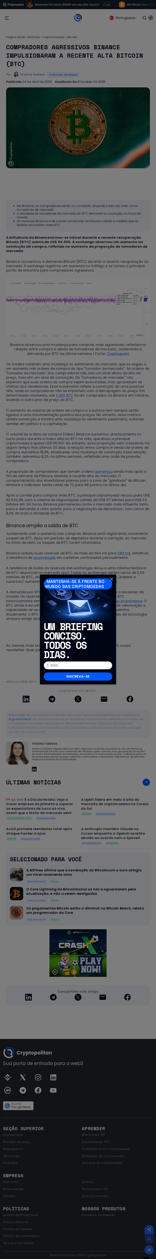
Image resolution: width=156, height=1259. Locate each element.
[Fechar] (111, 579)
